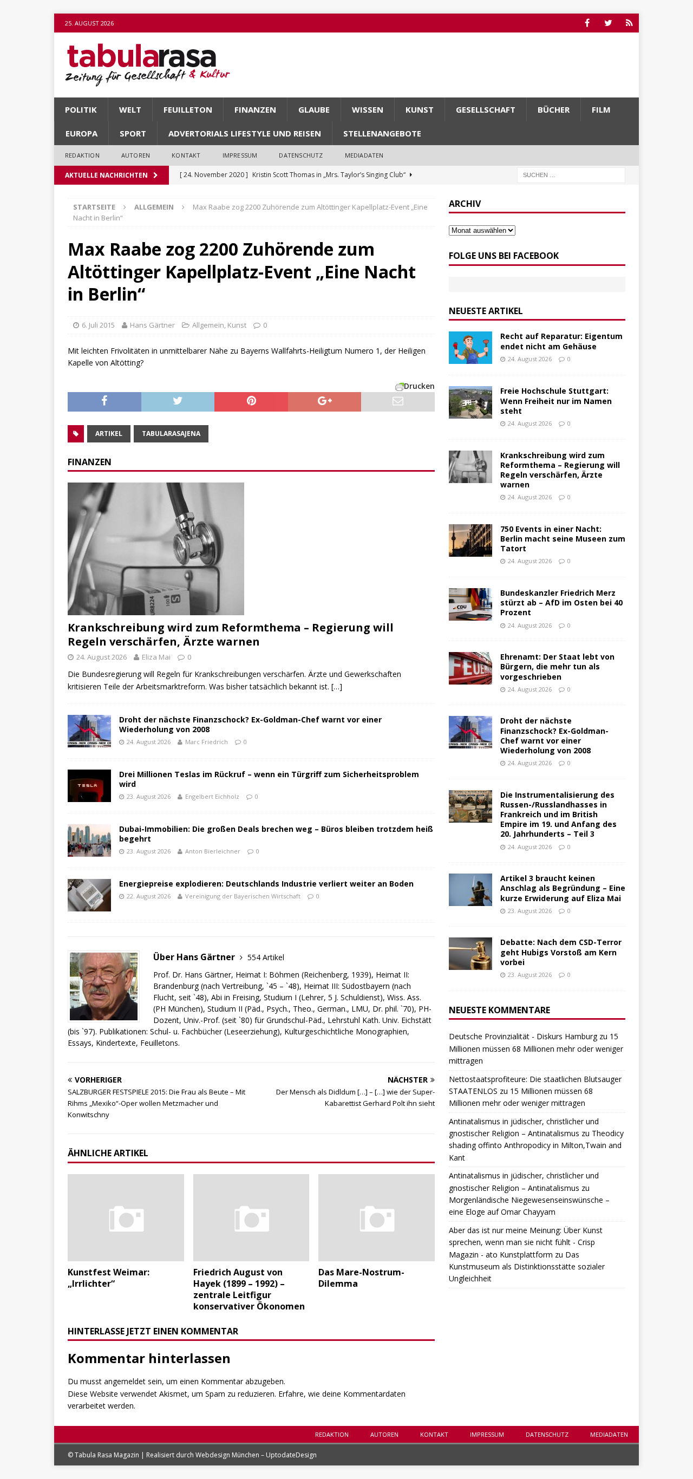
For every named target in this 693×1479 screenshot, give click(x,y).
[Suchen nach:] (571, 174)
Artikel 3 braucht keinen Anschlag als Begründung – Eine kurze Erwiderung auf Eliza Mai (562, 888)
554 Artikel (265, 957)
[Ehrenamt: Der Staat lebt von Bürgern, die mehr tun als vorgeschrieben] (470, 668)
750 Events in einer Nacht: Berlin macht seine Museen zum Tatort (562, 538)
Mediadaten (364, 155)
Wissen (367, 109)
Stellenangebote (382, 133)
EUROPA (81, 133)
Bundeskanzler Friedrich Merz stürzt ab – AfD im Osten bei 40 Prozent (561, 602)
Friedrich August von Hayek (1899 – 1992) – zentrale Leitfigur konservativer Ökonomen (249, 1289)
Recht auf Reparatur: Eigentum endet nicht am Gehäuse (561, 341)
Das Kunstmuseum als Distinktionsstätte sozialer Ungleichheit (527, 1266)
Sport (133, 133)
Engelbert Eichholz (212, 796)
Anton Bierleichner (212, 851)
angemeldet (125, 1381)
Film (601, 109)
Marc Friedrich (206, 742)
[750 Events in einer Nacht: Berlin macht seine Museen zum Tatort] (470, 540)
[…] (336, 686)
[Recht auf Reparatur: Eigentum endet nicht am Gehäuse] (470, 347)
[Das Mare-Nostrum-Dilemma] (376, 1217)
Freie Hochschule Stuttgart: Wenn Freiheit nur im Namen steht (556, 400)
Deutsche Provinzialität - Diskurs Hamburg (523, 1036)
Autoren (135, 155)
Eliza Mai (156, 657)
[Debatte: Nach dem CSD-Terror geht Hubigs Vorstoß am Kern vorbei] (470, 953)
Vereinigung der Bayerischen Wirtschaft (242, 896)
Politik (81, 109)
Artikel (108, 433)
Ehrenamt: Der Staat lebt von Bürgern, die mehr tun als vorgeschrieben (557, 666)
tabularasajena (171, 433)
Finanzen (255, 109)
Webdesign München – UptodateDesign (256, 1455)
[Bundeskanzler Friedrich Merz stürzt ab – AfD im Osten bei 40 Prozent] (470, 604)
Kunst (420, 109)
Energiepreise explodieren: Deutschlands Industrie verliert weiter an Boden (266, 883)
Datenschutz (301, 155)
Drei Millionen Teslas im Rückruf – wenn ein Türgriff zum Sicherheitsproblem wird (269, 779)
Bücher (554, 109)
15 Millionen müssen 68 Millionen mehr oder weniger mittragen (536, 1048)
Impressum (240, 155)
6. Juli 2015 (98, 325)
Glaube (314, 109)
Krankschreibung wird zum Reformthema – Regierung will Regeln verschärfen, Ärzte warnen (231, 634)
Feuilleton (188, 109)
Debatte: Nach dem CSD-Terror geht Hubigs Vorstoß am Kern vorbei (561, 952)
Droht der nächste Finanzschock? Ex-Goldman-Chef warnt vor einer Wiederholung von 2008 (250, 724)
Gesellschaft (485, 109)
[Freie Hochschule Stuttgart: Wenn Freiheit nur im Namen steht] (470, 402)
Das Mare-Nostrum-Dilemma (361, 1277)
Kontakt (186, 155)
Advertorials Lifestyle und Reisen (244, 133)
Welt (130, 109)
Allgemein (208, 325)
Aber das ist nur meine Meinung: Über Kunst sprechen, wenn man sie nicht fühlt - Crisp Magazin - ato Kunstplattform (526, 1242)
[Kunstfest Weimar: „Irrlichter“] (126, 1217)
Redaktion (82, 155)
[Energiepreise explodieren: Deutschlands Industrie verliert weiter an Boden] (89, 895)
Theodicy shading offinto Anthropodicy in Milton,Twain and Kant (536, 1145)
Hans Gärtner (152, 325)
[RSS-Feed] (629, 23)
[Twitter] (608, 23)
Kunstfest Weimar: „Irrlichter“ (108, 1277)
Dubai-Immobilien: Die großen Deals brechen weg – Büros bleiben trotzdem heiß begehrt (276, 834)
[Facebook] (587, 23)
